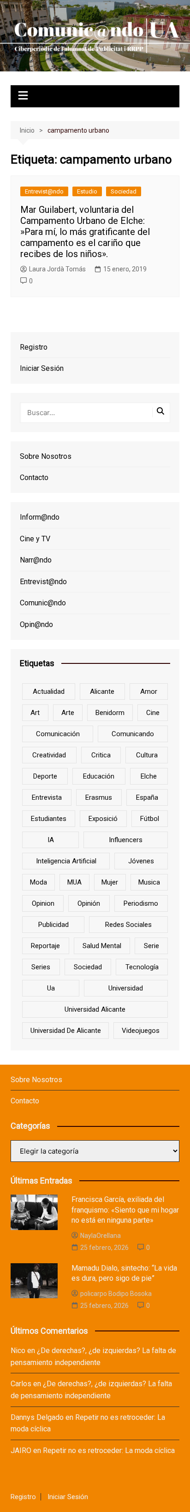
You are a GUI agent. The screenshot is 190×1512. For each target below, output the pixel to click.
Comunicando (133, 734)
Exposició (103, 819)
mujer (109, 882)
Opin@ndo (36, 624)
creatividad (49, 755)
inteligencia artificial (66, 861)
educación (98, 776)
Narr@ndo (36, 560)
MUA (74, 882)
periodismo (141, 903)
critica (101, 755)
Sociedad (124, 191)
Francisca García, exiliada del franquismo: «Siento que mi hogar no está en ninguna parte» (125, 1210)
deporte (45, 776)
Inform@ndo (39, 517)
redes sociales (128, 924)
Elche (149, 776)
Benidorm (110, 713)
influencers (125, 840)
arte (67, 713)
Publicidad (53, 924)
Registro (34, 347)
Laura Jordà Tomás (57, 269)
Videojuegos (141, 1030)
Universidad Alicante (95, 1009)
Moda (38, 882)
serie (151, 946)
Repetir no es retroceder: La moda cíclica (109, 1450)
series (40, 967)
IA (51, 840)
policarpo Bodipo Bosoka (116, 1293)
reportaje (45, 946)
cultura (147, 755)
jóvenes (141, 861)
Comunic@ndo (43, 602)
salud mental (102, 946)
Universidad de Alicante (65, 1030)
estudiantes (48, 819)
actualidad (49, 691)
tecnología (142, 967)
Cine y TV (35, 538)
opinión (88, 903)
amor (148, 691)
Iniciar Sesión (42, 368)
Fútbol (149, 819)
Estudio (87, 191)
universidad (125, 988)
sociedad (88, 967)
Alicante (102, 691)
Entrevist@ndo (44, 191)
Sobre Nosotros (45, 456)
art (35, 713)
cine (153, 713)
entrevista (47, 797)
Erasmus (98, 797)
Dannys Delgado (37, 1417)
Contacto (34, 477)
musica (149, 882)
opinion (43, 903)
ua (51, 988)
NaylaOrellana (100, 1235)
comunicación (58, 734)
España (147, 797)
